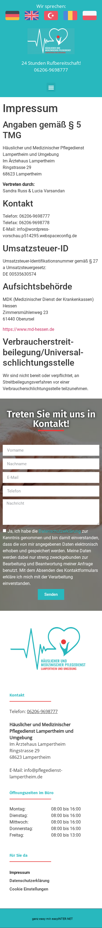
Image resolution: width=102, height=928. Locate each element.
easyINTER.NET (62, 919)
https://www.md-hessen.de (28, 329)
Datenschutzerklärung (30, 880)
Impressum (20, 872)
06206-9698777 (51, 70)
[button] (51, 87)
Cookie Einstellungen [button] (29, 889)
